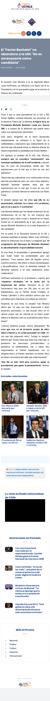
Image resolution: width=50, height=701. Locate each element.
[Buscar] (34, 33)
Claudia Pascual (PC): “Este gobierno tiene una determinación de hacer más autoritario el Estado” (29, 608)
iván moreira (33, 469)
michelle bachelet (32, 472)
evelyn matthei (21, 469)
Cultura (13, 648)
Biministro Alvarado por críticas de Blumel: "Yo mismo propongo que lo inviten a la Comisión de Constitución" (27, 591)
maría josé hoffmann (15, 472)
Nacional (14, 640)
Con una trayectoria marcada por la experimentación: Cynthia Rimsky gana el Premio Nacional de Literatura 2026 (29, 553)
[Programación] (28, 33)
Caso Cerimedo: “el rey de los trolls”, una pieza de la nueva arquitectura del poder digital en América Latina (28, 572)
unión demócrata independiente (20, 476)
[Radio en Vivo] (23, 33)
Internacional (16, 656)
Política (25, 105)
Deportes (14, 652)
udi (42, 472)
